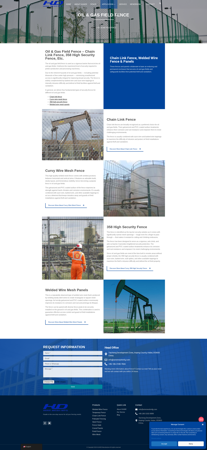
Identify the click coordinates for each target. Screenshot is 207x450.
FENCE (93, 4)
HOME (68, 4)
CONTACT (150, 4)
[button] (203, 424)
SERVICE (123, 4)
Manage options (156, 438)
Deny (191, 444)
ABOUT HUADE (80, 4)
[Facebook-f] (45, 423)
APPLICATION (107, 4)
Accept (164, 444)
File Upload (47, 379)
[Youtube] (49, 423)
